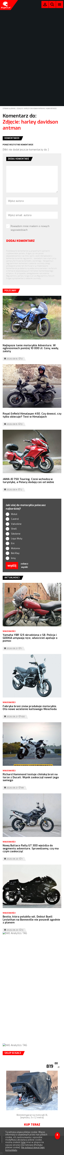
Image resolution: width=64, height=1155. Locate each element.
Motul (14, 514)
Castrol (15, 518)
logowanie (45, 5)
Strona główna (9, 109)
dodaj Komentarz (20, 241)
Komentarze (51, 109)
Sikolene (15, 533)
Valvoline (16, 523)
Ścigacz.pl (5, 5)
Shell (14, 528)
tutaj (23, 1142)
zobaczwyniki (24, 565)
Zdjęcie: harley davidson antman (31, 109)
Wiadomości (9, 631)
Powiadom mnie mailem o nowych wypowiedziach (30, 228)
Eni (12, 543)
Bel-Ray (15, 553)
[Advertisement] (32, 992)
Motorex (15, 548)
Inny (13, 558)
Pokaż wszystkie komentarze (18, 145)
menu (59, 4)
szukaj (52, 5)
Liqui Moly (16, 538)
